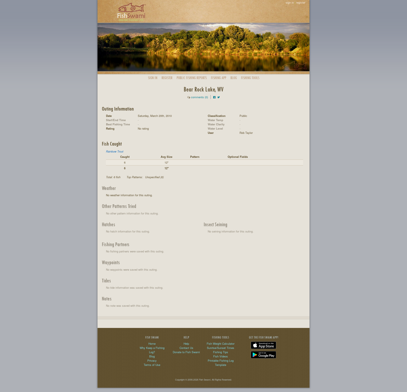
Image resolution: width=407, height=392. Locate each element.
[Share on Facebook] (214, 97)
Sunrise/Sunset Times (220, 348)
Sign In (152, 77)
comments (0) (199, 97)
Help (186, 344)
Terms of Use (152, 365)
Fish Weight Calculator (220, 344)
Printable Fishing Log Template (221, 362)
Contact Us (186, 348)
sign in (290, 2)
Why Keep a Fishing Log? (152, 350)
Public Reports (192, 77)
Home (152, 344)
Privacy (152, 360)
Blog (233, 77)
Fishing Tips (220, 352)
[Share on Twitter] (218, 97)
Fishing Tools (250, 77)
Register (167, 77)
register (300, 2)
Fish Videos (220, 356)
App (218, 77)
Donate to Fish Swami (186, 352)
